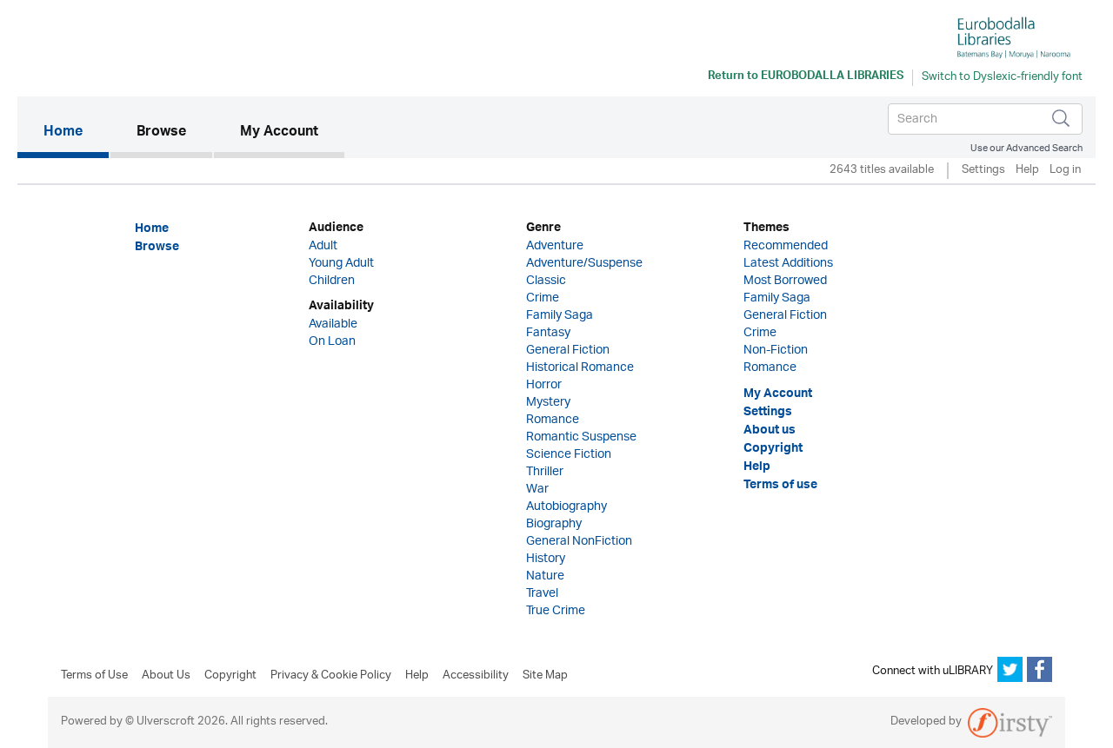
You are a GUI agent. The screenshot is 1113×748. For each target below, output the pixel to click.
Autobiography (566, 506)
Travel (542, 593)
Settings (983, 170)
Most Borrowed (785, 281)
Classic (546, 281)
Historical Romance (580, 367)
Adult (323, 246)
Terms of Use (94, 676)
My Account (279, 133)
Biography (554, 524)
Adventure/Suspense (584, 263)
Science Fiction (568, 454)
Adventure (554, 246)
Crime (542, 298)
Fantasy (548, 333)
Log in (1065, 170)
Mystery (548, 402)
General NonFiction (579, 541)
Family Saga (559, 315)
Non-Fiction (775, 350)
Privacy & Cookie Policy (330, 676)
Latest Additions (788, 263)
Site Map (545, 676)
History (545, 559)
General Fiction (568, 350)
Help (1027, 170)
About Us (166, 676)
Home (76, 132)
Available (333, 324)
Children (332, 281)
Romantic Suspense (581, 437)
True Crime (555, 611)
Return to (805, 77)
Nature (545, 576)
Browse (161, 133)
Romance (552, 420)
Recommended (785, 246)
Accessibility (476, 676)
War (537, 489)
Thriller (544, 472)
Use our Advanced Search (1026, 148)
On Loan (332, 341)
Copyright (230, 676)
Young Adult (341, 263)
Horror (544, 385)
